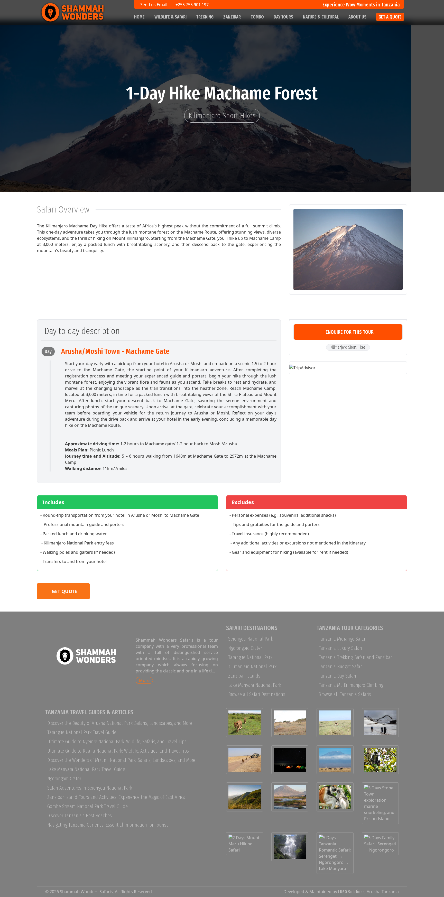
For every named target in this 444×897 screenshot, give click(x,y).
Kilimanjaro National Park (252, 666)
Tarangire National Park (250, 657)
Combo (257, 17)
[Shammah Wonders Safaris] (81, 12)
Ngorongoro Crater (245, 648)
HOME (139, 17)
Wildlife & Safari (170, 17)
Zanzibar (232, 17)
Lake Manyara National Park (254, 685)
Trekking (205, 17)
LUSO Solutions (351, 891)
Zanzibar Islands (244, 676)
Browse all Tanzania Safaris (345, 694)
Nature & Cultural (321, 17)
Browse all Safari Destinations (256, 694)
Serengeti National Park (250, 639)
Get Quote (64, 591)
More (144, 680)
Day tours (283, 17)
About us (357, 17)
